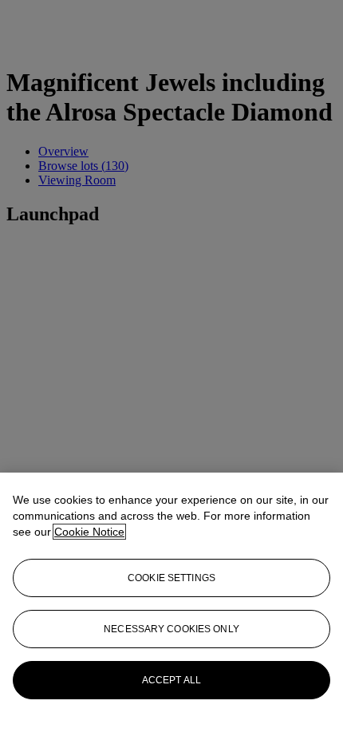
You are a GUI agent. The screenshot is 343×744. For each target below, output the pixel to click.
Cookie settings (171, 578)
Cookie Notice (89, 531)
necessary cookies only (171, 629)
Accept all (171, 680)
